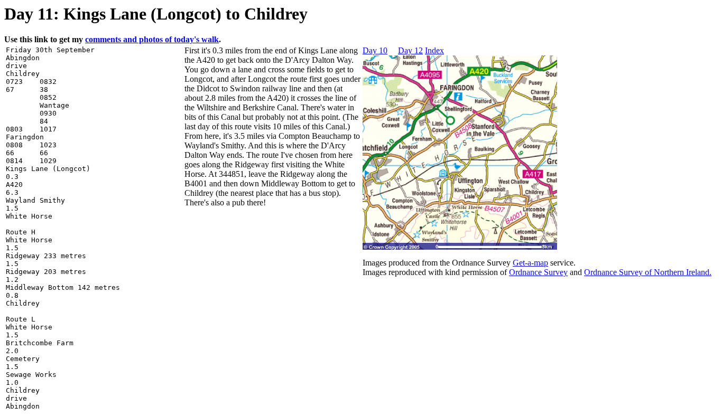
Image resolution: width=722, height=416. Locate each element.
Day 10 (375, 50)
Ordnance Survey (538, 272)
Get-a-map (530, 262)
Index (434, 50)
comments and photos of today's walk (152, 39)
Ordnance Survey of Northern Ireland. (647, 272)
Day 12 (410, 50)
